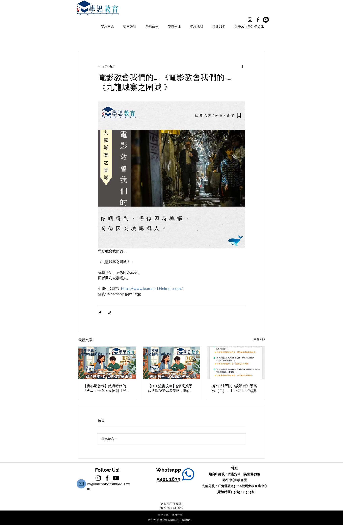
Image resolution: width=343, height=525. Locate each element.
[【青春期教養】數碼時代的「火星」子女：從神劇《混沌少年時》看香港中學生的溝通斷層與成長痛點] (107, 363)
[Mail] (81, 483)
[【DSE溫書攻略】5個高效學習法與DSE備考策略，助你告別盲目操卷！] (171, 363)
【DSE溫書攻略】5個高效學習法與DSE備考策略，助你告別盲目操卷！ (171, 388)
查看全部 (259, 339)
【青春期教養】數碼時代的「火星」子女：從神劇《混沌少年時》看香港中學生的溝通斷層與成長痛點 (106, 388)
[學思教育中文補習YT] (116, 478)
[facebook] (258, 20)
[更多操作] (242, 66)
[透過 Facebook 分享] (100, 313)
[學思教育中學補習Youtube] (266, 20)
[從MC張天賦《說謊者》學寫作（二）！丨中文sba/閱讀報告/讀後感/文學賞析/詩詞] (236, 363)
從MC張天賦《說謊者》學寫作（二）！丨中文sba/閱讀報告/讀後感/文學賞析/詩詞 (235, 388)
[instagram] (250, 20)
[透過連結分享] (110, 313)
